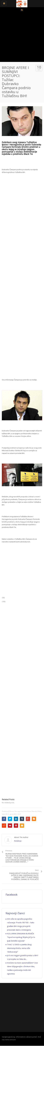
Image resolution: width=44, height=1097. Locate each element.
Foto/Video (27, 811)
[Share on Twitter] (10, 819)
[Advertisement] (22, 37)
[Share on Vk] (10, 825)
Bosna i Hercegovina (16, 811)
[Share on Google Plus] (28, 819)
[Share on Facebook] (4, 819)
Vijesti (4, 814)
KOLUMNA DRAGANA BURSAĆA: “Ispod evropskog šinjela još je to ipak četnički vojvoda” (21, 937)
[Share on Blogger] (34, 819)
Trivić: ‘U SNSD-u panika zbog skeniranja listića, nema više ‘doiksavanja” (19, 948)
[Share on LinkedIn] (16, 819)
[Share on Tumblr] (22, 819)
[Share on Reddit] (4, 825)
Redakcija (5, 811)
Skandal (34, 811)
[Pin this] (16, 825)
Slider (39, 811)
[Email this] (22, 825)
